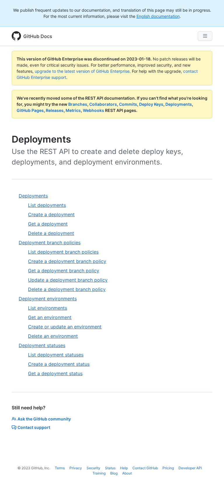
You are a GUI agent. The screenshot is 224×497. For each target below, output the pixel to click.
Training (99, 473)
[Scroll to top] (211, 484)
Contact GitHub (145, 468)
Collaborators (103, 104)
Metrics (73, 110)
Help (124, 468)
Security (93, 468)
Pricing (168, 468)
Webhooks (93, 110)
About (127, 473)
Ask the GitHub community (44, 418)
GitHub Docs (37, 36)
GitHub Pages (30, 110)
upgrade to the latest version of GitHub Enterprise (82, 71)
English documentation (158, 16)
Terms (60, 468)
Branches (77, 104)
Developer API (190, 468)
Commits (128, 104)
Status (110, 468)
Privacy (75, 468)
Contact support (34, 427)
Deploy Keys (151, 104)
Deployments (178, 104)
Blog (114, 473)
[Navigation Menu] (205, 36)
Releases (55, 110)
